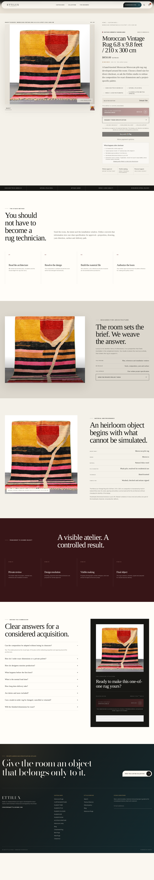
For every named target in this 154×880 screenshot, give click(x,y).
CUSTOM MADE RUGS (60, 802)
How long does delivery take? (16, 686)
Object (8, 108)
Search (86, 799)
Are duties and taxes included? (16, 693)
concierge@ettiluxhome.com (12, 807)
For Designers (84, 5)
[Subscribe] (151, 805)
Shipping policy (117, 161)
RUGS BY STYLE (58, 808)
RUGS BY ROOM (58, 817)
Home (104, 22)
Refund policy (88, 805)
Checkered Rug (58, 829)
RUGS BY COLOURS (59, 811)
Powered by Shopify (146, 849)
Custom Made (60, 5)
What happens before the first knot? (18, 672)
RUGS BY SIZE (58, 814)
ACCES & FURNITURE (60, 820)
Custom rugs (112, 22)
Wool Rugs (57, 836)
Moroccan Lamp (58, 823)
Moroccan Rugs (58, 799)
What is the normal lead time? (16, 679)
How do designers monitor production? (20, 665)
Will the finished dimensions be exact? (20, 707)
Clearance (57, 839)
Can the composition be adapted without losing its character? (28, 645)
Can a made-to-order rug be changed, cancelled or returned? (28, 700)
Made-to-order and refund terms (129, 161)
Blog (55, 826)
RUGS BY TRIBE (58, 805)
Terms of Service (88, 802)
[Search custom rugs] (144, 5)
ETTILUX (11, 797)
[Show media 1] (92, 108)
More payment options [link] (125, 139)
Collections (72, 5)
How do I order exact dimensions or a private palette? (25, 659)
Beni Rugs (57, 832)
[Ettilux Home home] (13, 5)
